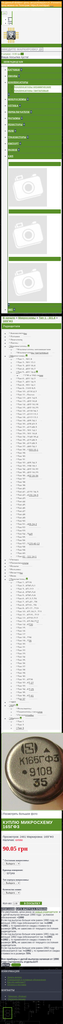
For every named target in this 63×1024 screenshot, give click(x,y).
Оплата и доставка (16, 984)
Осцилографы (18, 258)
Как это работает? (16, 982)
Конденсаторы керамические (32, 86)
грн (10, 23)
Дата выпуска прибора (31, 909)
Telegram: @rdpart (17, 996)
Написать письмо (17, 999)
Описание (8, 909)
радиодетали (50, 912)
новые (39, 912)
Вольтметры (18, 164)
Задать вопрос (14, 977)
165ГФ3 (16, 964)
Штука (11, 873)
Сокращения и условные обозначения (26, 979)
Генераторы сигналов (24, 211)
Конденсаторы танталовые (31, 90)
